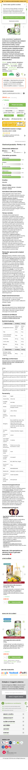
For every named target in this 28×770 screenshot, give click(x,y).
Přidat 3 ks (8, 115)
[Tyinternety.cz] (21, 742)
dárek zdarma (7, 564)
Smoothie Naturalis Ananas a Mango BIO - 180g (12, 586)
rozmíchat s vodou (7, 71)
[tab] (9, 145)
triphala (9, 188)
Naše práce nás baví (8, 710)
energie (14, 62)
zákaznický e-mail (8, 524)
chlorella (18, 187)
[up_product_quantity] (7, 601)
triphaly (4, 199)
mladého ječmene (7, 198)
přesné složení (6, 491)
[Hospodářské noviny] (14, 742)
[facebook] (3, 747)
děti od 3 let (20, 67)
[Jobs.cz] (10, 742)
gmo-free (4, 67)
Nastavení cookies (14, 21)
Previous (4, 26)
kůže (13, 663)
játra (3, 65)
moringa (4, 188)
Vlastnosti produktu (9, 144)
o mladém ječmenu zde (13, 361)
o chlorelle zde (18, 362)
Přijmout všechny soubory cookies (14, 17)
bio (12, 65)
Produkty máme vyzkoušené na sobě (12, 708)
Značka (4, 180)
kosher (15, 65)
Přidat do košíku (17, 105)
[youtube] (6, 747)
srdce (9, 663)
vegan (20, 65)
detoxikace (20, 62)
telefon (15, 524)
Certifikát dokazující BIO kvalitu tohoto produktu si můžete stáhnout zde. (12, 317)
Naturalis (4, 182)
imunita (9, 62)
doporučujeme (7, 619)
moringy (21, 196)
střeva (20, 64)
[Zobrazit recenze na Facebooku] (13, 673)
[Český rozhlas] (2, 742)
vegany (4, 69)
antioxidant (5, 64)
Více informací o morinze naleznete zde (12, 361)
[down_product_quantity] (7, 603)
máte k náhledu (9, 490)
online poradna (22, 524)
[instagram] (9, 747)
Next (23, 26)
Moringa (4, 255)
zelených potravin (14, 234)
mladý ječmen (11, 187)
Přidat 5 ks (22, 115)
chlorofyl (4, 187)
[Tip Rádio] (17, 742)
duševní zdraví (11, 660)
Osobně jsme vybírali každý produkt (12, 706)
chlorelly (14, 198)
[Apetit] (6, 742)
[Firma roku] (14, 752)
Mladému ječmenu (15, 258)
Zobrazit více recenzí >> (20, 141)
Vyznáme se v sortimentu (13, 703)
